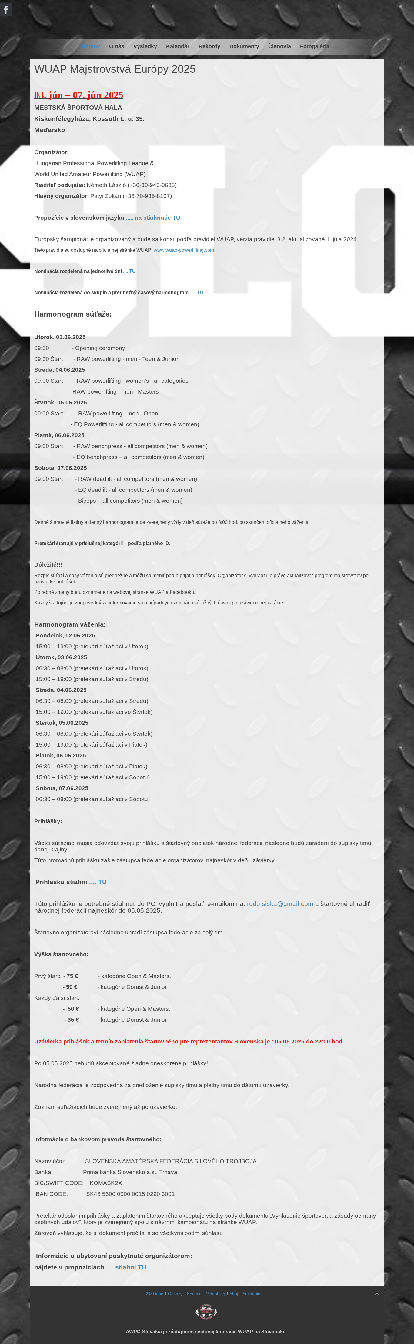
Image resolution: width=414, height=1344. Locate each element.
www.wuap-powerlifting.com (184, 250)
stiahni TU (130, 1267)
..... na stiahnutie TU (153, 218)
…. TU (197, 292)
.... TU (129, 271)
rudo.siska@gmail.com (280, 903)
